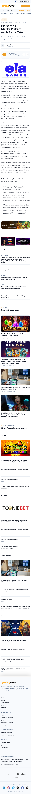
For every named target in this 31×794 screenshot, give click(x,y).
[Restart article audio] (23, 54)
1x (27, 54)
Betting (10, 10)
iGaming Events (6, 725)
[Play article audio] (4, 54)
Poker (3, 715)
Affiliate (3, 707)
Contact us (4, 747)
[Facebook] (22, 787)
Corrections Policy (6, 761)
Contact (11, 13)
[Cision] (15, 777)
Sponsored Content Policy (20, 759)
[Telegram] (13, 787)
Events (3, 745)
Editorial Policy (5, 759)
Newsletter (26, 6)
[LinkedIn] (4, 787)
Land (2, 720)
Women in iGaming (7, 722)
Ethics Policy (18, 761)
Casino (3, 10)
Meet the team (5, 742)
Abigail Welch (9, 45)
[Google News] (9, 774)
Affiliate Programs (6, 732)
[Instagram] (8, 787)
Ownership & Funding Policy (9, 764)
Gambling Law (6, 555)
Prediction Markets (7, 717)
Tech (2, 615)
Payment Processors (7, 735)
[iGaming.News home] (7, 6)
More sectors (24, 10)
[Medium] (21, 774)
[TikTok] (27, 787)
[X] (18, 787)
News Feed (4, 13)
